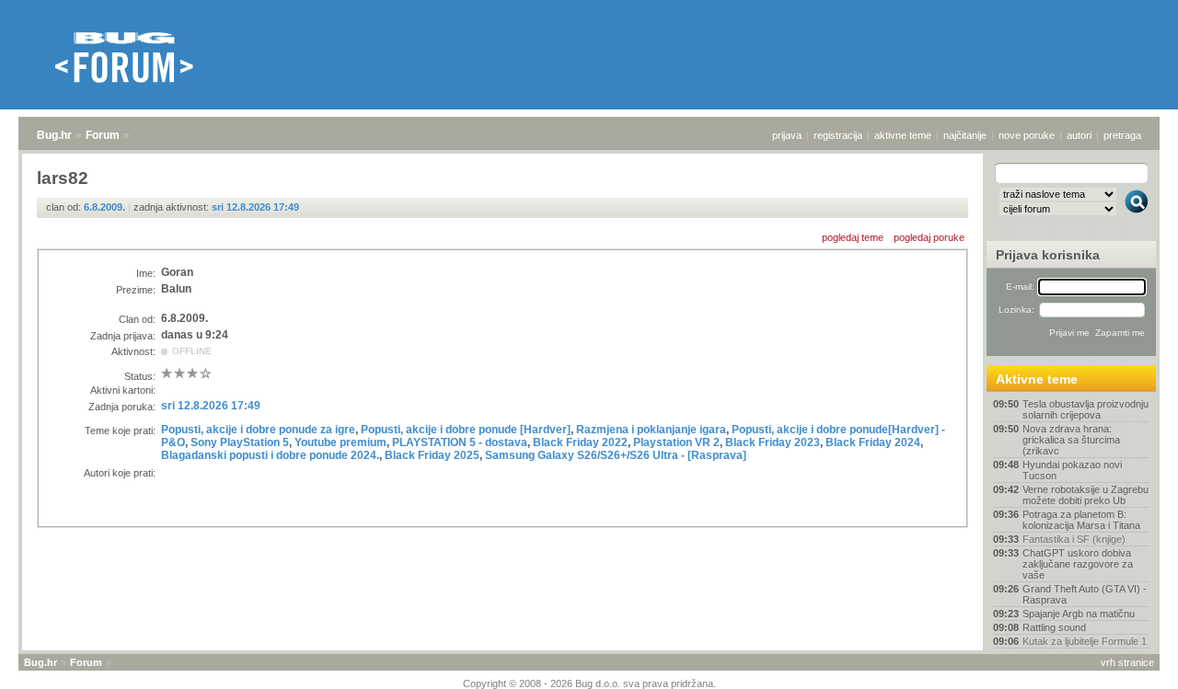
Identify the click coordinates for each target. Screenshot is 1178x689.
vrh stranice (1127, 662)
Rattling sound (1054, 627)
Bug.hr (54, 135)
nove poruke (1027, 135)
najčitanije (965, 135)
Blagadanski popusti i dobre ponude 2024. (270, 455)
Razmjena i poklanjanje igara (651, 429)
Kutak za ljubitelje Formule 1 (1084, 641)
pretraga (1122, 135)
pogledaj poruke (929, 237)
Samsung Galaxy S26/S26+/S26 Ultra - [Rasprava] (615, 455)
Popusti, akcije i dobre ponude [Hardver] (466, 429)
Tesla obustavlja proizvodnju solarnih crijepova (1085, 409)
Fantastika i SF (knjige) (1074, 539)
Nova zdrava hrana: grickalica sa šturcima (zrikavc (1071, 439)
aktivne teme (902, 135)
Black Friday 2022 (580, 442)
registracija (838, 135)
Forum (103, 135)
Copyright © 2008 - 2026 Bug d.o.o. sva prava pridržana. (589, 683)
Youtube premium (340, 442)
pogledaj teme (853, 237)
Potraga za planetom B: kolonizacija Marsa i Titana (1081, 520)
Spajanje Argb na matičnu (1078, 613)
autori (1079, 135)
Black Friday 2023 (772, 442)
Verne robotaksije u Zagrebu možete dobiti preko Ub (1085, 495)
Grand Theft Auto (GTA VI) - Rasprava (1084, 594)
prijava (787, 135)
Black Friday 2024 (873, 442)
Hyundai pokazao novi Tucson (1072, 470)
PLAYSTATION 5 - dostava (459, 442)
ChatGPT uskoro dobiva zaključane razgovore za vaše (1077, 563)
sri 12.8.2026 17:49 (255, 206)
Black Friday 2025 (432, 455)
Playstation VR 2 (676, 442)
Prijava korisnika (1048, 254)
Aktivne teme (1037, 379)
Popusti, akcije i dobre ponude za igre (258, 429)
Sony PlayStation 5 (240, 442)
